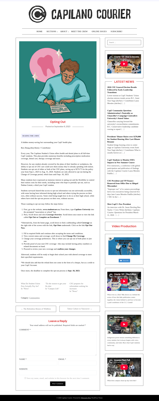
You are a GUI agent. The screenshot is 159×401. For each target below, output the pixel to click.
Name (22, 359)
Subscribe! (116, 31)
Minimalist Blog (86, 398)
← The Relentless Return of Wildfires (36, 309)
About (63, 31)
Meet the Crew (79, 31)
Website (23, 369)
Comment (25, 330)
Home (40, 31)
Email (62, 359)
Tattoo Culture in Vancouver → (79, 309)
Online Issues (99, 31)
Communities (34, 298)
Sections (51, 31)
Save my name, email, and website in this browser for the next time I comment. (58, 378)
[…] (123, 103)
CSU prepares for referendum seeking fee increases (79, 286)
